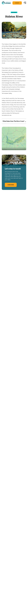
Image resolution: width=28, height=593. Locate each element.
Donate (17, 2)
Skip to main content (8, 4)
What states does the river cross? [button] (13, 121)
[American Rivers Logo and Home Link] (6, 2)
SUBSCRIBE (11, 184)
